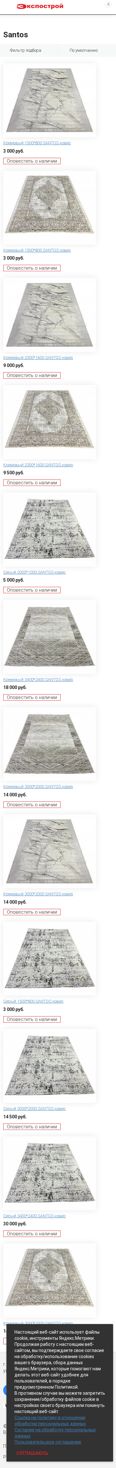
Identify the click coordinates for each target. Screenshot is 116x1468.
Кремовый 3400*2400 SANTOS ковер (38, 679)
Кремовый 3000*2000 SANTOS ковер (38, 786)
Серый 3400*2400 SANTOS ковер (34, 1215)
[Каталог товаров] (10, 7)
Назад (7, 20)
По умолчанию (84, 50)
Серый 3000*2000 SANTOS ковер (34, 1108)
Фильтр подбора (25, 50)
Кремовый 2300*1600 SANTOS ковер (38, 357)
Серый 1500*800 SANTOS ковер (33, 1001)
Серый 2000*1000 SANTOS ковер (34, 572)
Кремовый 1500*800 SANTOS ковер (37, 142)
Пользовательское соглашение (48, 1442)
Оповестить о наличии (32, 161)
